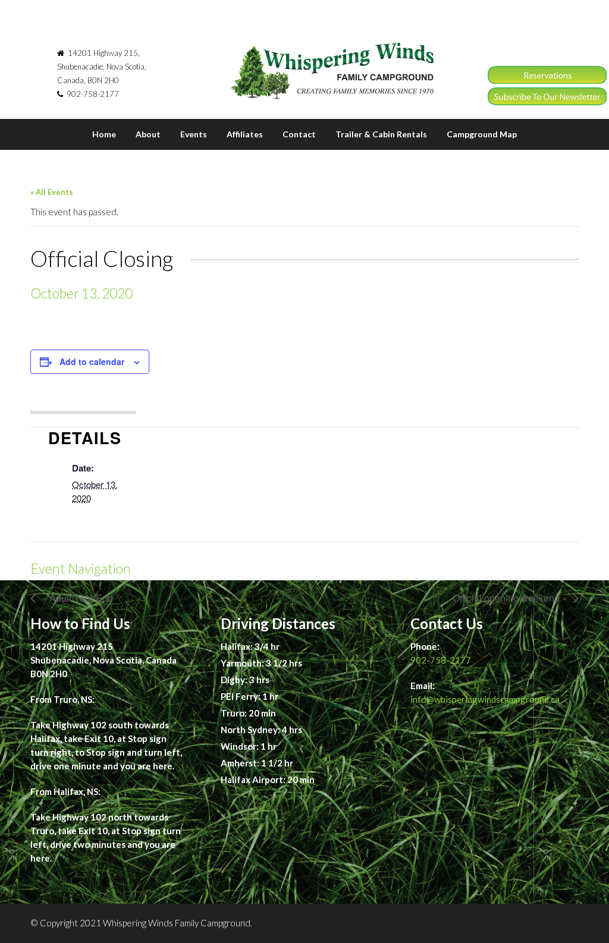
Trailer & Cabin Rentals (381, 134)
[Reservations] (547, 80)
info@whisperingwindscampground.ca (485, 699)
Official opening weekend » (510, 598)
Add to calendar (91, 361)
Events (193, 134)
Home (104, 134)
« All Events (51, 192)
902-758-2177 (440, 660)
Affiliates (245, 134)
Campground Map (482, 134)
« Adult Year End (77, 598)
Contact (299, 134)
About (148, 134)
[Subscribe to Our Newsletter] (547, 101)
